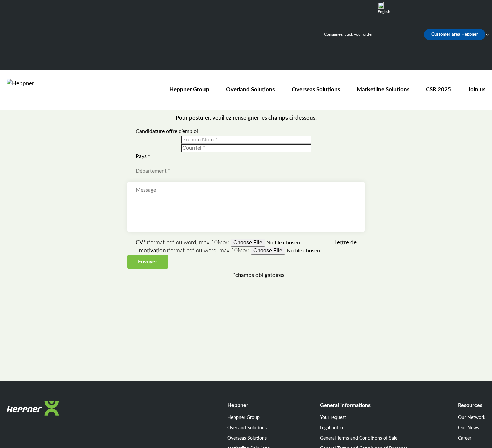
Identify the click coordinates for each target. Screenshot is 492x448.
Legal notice (332, 428)
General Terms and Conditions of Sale (358, 438)
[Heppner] (45, 89)
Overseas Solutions (316, 89)
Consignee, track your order (348, 34)
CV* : (183, 242)
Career (464, 438)
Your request (333, 417)
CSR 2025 (438, 89)
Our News (468, 428)
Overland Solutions (250, 89)
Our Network (471, 417)
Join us (476, 89)
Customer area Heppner (454, 34)
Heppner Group (189, 89)
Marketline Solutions (383, 89)
